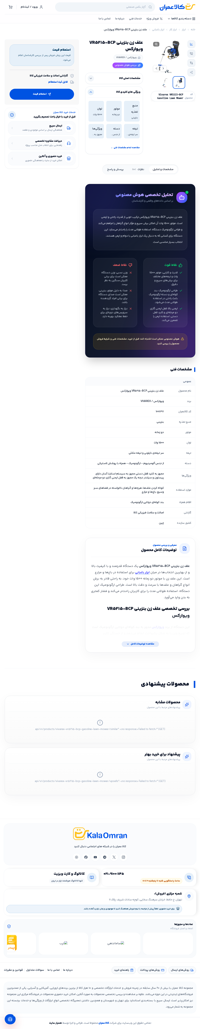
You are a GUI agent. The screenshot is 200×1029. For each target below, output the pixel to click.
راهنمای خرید (121, 970)
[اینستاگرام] (123, 857)
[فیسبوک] (86, 857)
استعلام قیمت (40, 94)
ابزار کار (173, 30)
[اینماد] (168, 944)
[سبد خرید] (10, 7)
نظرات (138, 169)
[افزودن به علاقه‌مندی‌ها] (191, 53)
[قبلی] (189, 943)
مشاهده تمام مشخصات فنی (125, 147)
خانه (193, 30)
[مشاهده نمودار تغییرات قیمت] (191, 44)
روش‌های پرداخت (150, 970)
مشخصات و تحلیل (163, 169)
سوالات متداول (35, 970)
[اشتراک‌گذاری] (191, 72)
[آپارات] (76, 857)
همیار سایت (55, 1023)
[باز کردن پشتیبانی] (10, 1019)
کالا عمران (103, 1023)
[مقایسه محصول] (191, 63)
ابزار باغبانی (158, 30)
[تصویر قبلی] (163, 68)
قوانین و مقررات (13, 970)
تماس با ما (53, 970)
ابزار (184, 30)
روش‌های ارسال (180, 970)
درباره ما (68, 970)
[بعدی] (10, 943)
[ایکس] (114, 857)
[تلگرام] (105, 857)
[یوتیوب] (95, 857)
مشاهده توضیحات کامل (142, 644)
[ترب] (63, 944)
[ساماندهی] (116, 944)
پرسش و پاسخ (115, 169)
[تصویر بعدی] (156, 68)
